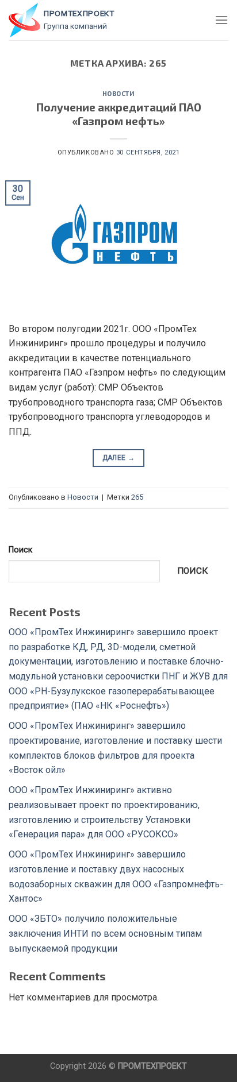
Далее (118, 458)
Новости (118, 93)
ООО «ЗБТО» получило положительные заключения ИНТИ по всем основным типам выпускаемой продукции (105, 933)
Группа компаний (75, 25)
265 (137, 497)
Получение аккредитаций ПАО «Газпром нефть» (118, 114)
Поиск (20, 550)
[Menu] (221, 20)
